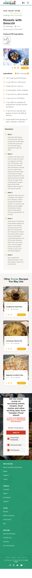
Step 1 (10, 134)
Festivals (6, 542)
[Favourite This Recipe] (6, 51)
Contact (13, 557)
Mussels (7, 43)
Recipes (5, 511)
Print (18, 26)
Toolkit (7, 557)
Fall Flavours (14, 450)
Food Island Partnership (14, 439)
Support (6, 475)
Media (5, 471)
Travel (5, 479)
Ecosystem (6, 497)
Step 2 (10, 154)
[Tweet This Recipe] (15, 68)
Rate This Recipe (16, 15)
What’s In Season (9, 515)
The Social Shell (15, 445)
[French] (23, 3)
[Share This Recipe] (12, 68)
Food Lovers (7, 519)
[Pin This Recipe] (18, 68)
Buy (4, 523)
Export (5, 493)
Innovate (6, 489)
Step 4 (10, 218)
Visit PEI (24, 557)
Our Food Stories (9, 546)
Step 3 (10, 192)
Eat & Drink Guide (9, 534)
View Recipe (21, 314)
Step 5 (10, 255)
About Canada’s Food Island (12, 467)
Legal (19, 557)
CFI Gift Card (7, 538)
